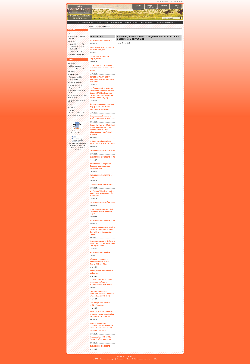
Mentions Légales (144, 359)
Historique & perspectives (77, 54)
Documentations (74, 80)
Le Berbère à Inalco (117, 22)
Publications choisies (75, 77)
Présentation (73, 34)
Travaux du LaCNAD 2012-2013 (101, 184)
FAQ (70, 104)
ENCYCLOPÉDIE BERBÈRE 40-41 (102, 157)
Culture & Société (131, 359)
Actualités (72, 63)
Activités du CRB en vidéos (77, 113)
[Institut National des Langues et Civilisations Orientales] (77, 129)
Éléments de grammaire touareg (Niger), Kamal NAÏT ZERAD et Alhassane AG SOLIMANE (102, 107)
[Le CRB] (138, 8)
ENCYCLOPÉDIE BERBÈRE (100, 252)
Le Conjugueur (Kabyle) (76, 115)
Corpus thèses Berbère (76, 88)
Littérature (120, 359)
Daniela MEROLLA (76, 51)
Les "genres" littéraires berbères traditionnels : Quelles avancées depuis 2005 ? (102, 193)
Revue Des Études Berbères (166, 22)
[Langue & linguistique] (151, 8)
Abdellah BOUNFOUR (77, 44)
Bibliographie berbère (75, 82)
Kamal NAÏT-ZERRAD (77, 46)
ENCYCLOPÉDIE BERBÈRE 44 (101, 41)
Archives (71, 110)
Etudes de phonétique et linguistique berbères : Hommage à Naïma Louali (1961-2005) (102, 293)
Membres (72, 41)
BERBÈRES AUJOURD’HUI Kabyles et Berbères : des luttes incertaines (102, 79)
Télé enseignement (75, 66)
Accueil (91, 27)
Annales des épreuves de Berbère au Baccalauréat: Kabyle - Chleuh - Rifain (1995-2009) (102, 243)
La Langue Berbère (102, 22)
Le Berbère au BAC (131, 22)
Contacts (72, 107)
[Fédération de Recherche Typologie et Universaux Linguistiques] (77, 141)
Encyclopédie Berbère (76, 85)
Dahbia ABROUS (75, 49)
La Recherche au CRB (147, 22)
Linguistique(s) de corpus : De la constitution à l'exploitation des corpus (102, 211)
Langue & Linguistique (107, 359)
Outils (98, 27)
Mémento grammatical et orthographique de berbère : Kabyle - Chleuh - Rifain (100, 261)
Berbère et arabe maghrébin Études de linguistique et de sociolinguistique (100, 166)
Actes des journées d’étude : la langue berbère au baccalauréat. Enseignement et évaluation (102, 314)
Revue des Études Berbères (78, 69)
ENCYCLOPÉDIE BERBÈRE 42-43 (102, 150)
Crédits (154, 359)
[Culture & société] (176, 8)
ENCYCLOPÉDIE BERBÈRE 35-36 (102, 202)
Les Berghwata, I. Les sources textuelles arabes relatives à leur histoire (102, 68)
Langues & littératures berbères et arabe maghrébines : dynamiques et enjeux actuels (101, 282)
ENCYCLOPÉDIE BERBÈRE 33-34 (102, 221)
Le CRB (77, 22)
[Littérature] (163, 8)
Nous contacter (178, 1)
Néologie (71, 71)
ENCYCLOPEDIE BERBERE (100, 346)
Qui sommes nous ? (163, 1)
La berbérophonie (87, 22)
